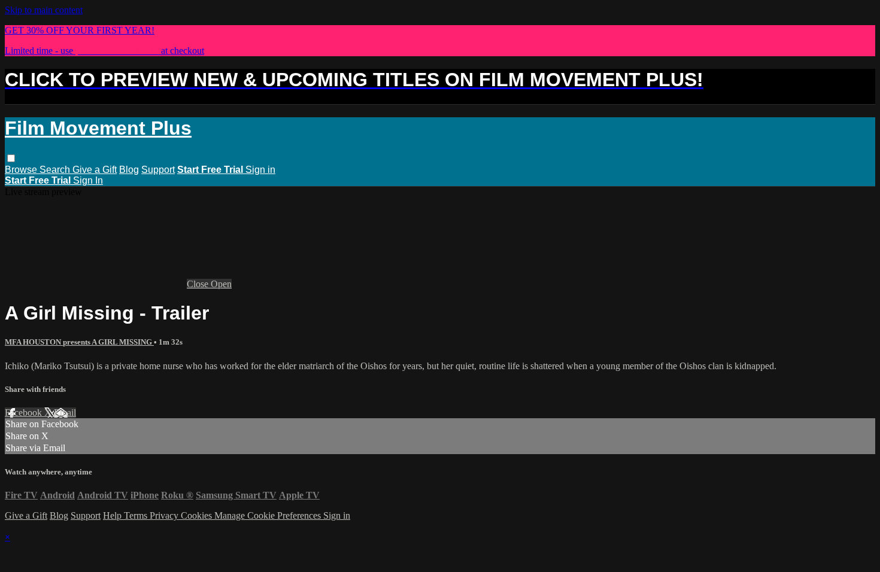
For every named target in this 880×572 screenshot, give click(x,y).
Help (113, 515)
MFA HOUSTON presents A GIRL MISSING (79, 341)
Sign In (88, 180)
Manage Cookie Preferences (268, 515)
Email (65, 412)
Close (199, 284)
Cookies (197, 515)
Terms (137, 515)
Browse (22, 170)
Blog (129, 170)
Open (221, 284)
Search (56, 170)
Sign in (260, 170)
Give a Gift (94, 170)
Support (158, 170)
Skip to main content (44, 10)
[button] (11, 158)
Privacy (165, 515)
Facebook (24, 412)
